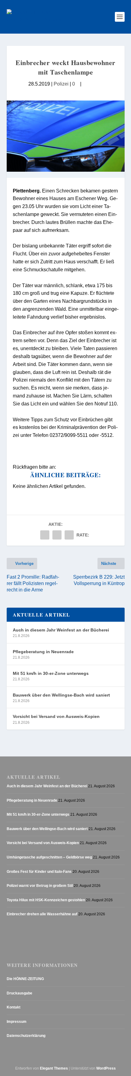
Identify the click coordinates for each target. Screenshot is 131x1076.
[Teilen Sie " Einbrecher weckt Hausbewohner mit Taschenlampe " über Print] (69, 535)
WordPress (106, 1068)
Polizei (61, 83)
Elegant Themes (54, 1068)
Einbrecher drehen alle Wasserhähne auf (42, 914)
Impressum (17, 1021)
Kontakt (13, 1007)
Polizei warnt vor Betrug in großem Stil (40, 886)
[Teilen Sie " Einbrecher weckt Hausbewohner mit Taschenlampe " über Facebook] (45, 535)
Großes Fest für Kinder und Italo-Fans (39, 871)
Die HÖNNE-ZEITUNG (25, 979)
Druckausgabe (19, 993)
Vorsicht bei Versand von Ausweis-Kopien (56, 716)
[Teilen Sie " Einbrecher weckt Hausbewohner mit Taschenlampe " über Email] (57, 535)
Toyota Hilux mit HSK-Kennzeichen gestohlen (46, 900)
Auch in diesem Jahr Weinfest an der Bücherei (61, 630)
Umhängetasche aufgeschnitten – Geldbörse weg (49, 857)
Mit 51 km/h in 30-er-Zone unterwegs (51, 673)
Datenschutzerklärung (26, 1036)
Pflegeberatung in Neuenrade (43, 651)
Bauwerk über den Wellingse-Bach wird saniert (61, 695)
